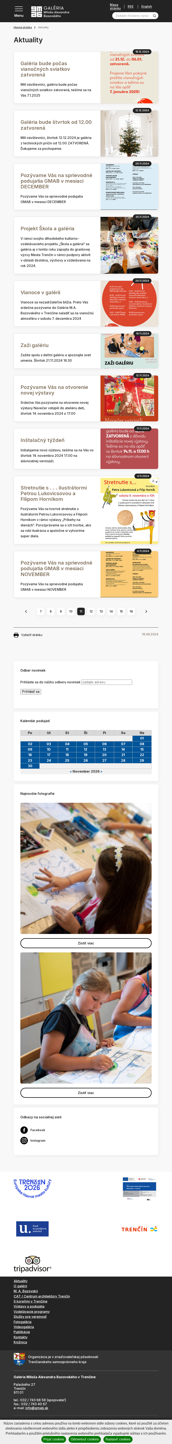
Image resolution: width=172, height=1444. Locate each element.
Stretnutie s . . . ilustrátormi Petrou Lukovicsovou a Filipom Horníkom (54, 493)
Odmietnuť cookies (85, 1439)
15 (121, 611)
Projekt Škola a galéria (47, 228)
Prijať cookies (53, 1439)
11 (81, 611)
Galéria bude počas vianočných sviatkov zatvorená (45, 69)
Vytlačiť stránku (31, 635)
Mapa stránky (115, 6)
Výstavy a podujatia (29, 1306)
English (146, 6)
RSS (130, 6)
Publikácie (22, 1332)
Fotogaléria (22, 1322)
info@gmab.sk (36, 1408)
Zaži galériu (35, 345)
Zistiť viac (86, 943)
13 (101, 611)
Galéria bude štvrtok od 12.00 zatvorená (56, 125)
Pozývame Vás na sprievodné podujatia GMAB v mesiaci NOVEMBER (56, 568)
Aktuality (20, 1281)
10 (71, 611)
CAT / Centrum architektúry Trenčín (42, 1296)
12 (91, 611)
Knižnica (20, 1342)
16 (131, 611)
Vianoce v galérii (40, 292)
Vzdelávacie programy (32, 1311)
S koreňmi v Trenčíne (30, 1301)
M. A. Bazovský (26, 1291)
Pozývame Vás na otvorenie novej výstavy (54, 390)
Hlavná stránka (23, 27)
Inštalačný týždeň (43, 440)
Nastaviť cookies (118, 1439)
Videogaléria (24, 1327)
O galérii (20, 1286)
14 (111, 611)
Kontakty (20, 1337)
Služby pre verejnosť (30, 1316)
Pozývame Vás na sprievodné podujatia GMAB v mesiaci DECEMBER (56, 181)
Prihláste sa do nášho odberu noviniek (50, 682)
